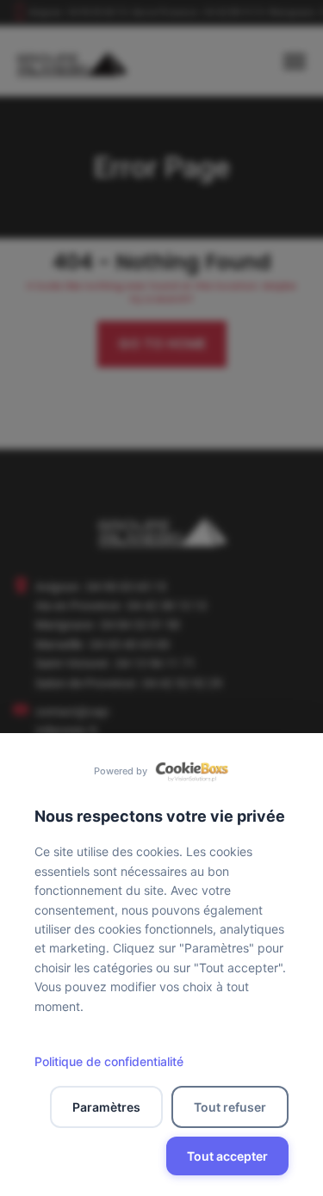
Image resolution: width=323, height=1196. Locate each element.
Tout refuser (230, 1107)
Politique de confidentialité (108, 1061)
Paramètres (106, 1107)
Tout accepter (227, 1156)
